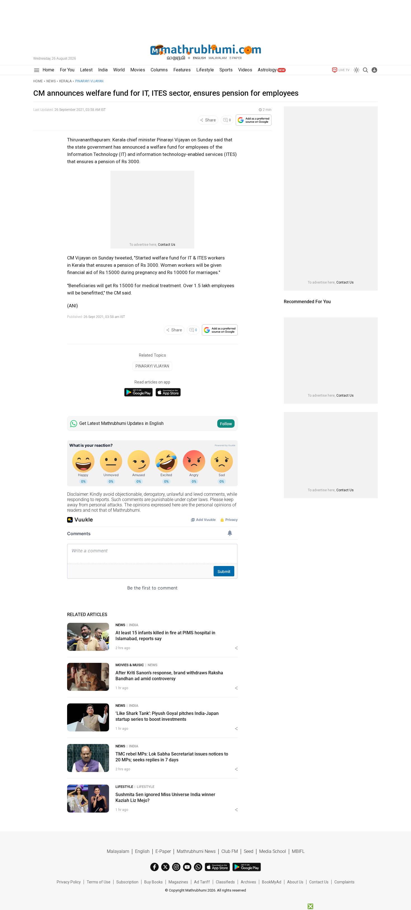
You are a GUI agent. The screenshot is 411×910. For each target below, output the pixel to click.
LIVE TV (344, 70)
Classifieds (225, 882)
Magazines (178, 882)
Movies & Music (129, 665)
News (51, 81)
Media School (272, 851)
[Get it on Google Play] (138, 392)
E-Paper (163, 851)
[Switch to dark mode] (356, 70)
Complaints (344, 882)
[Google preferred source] (253, 120)
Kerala (65, 81)
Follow (226, 424)
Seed (248, 851)
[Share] (236, 648)
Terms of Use (98, 882)
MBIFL (298, 851)
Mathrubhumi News (196, 851)
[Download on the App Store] (168, 392)
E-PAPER (236, 58)
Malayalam (218, 58)
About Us (295, 882)
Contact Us (166, 245)
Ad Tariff (202, 882)
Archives (248, 882)
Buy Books (153, 882)
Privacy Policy (69, 882)
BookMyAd (271, 882)
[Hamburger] (36, 70)
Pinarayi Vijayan (89, 81)
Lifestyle (124, 787)
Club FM (229, 851)
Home (38, 81)
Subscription (127, 882)
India (133, 625)
